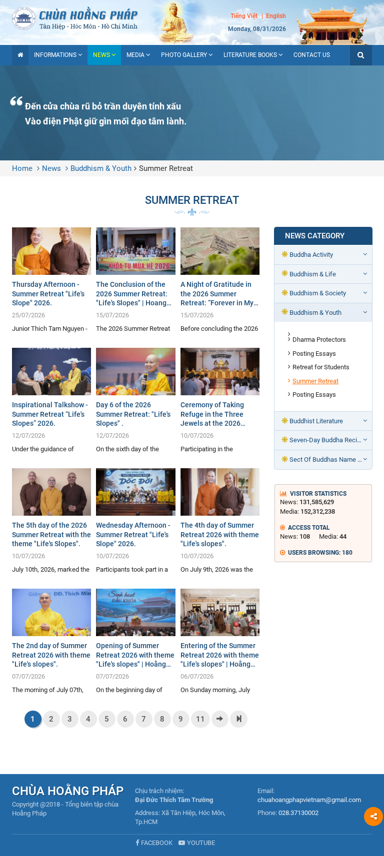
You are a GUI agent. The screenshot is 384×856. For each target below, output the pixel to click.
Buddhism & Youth (101, 168)
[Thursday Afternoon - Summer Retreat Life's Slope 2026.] (51, 280)
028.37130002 (298, 813)
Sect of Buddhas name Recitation (331, 459)
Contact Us (312, 54)
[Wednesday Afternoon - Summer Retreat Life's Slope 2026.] (135, 521)
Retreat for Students (321, 367)
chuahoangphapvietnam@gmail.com (309, 800)
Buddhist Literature (316, 421)
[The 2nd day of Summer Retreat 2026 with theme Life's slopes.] (51, 641)
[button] (361, 55)
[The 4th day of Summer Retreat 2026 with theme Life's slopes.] (220, 521)
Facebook (156, 843)
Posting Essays (314, 353)
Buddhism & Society (318, 293)
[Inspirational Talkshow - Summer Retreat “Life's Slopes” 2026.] (51, 400)
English (276, 15)
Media (135, 54)
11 (200, 719)
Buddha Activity (311, 254)
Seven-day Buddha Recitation (331, 440)
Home (22, 168)
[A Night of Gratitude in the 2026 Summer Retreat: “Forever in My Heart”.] (220, 280)
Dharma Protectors (319, 339)
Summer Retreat (166, 168)
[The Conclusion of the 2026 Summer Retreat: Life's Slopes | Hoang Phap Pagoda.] (135, 280)
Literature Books (250, 54)
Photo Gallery (184, 54)
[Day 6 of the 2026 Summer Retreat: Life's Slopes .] (135, 400)
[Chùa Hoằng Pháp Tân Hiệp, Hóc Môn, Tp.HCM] (192, 17)
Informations (55, 54)
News (101, 54)
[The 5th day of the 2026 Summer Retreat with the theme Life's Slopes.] (51, 521)
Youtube (201, 843)
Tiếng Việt (244, 15)
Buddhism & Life (313, 274)
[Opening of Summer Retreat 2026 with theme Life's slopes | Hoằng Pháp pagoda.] (135, 641)
